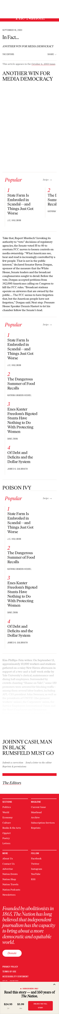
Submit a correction (12, 762)
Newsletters (8, 894)
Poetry (6, 838)
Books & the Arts (11, 827)
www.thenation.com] (34, 732)
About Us (7, 858)
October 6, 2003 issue (43, 64)
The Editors (8, 54)
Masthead (36, 812)
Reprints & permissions (14, 766)
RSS (33, 879)
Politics (6, 807)
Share (51, 54)
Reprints (35, 827)
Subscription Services (43, 822)
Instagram (36, 868)
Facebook (36, 858)
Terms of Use (9, 971)
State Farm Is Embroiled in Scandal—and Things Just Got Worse (20, 204)
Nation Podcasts (11, 889)
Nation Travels (10, 884)
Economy (7, 817)
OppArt (6, 833)
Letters (6, 843)
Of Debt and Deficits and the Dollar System (20, 457)
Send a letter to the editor (39, 762)
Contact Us (8, 863)
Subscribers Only (31, 989)
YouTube (35, 874)
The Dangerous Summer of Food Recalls (21, 383)
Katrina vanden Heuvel (19, 395)
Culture (6, 822)
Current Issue (38, 807)
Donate (12, 953)
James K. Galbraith (17, 468)
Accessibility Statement (15, 976)
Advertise (7, 868)
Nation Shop (9, 879)
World (5, 812)
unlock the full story (40, 1006)
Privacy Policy (10, 967)
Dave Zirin (12, 438)
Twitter (35, 863)
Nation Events (10, 874)
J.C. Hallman (14, 220)
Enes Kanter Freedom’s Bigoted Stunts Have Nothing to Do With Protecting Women (22, 420)
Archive (35, 817)
